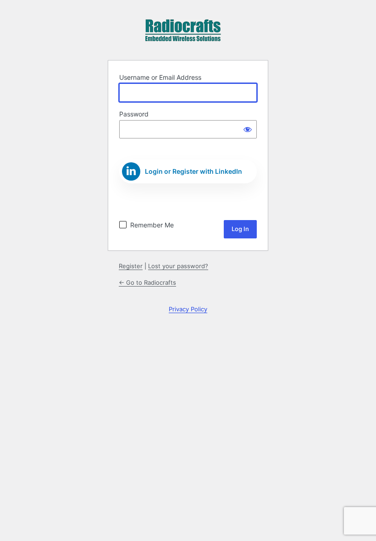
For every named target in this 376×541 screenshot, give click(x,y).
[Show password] (247, 129)
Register (131, 266)
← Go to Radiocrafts (147, 282)
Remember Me (152, 225)
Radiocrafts (182, 34)
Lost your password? (178, 266)
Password (134, 114)
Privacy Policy (188, 309)
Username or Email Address (160, 77)
